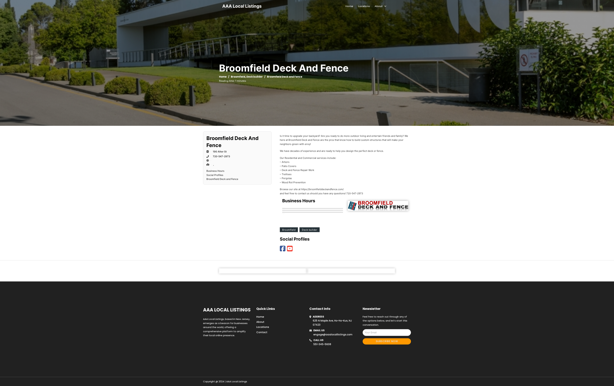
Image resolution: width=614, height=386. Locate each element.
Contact (261, 332)
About (260, 322)
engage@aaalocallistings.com (332, 334)
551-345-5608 (322, 344)
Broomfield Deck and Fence (222, 179)
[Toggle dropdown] (385, 6)
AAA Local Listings (242, 6)
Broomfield (238, 76)
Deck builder (254, 76)
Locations (364, 6)
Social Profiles (214, 175)
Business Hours (215, 170)
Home (349, 6)
